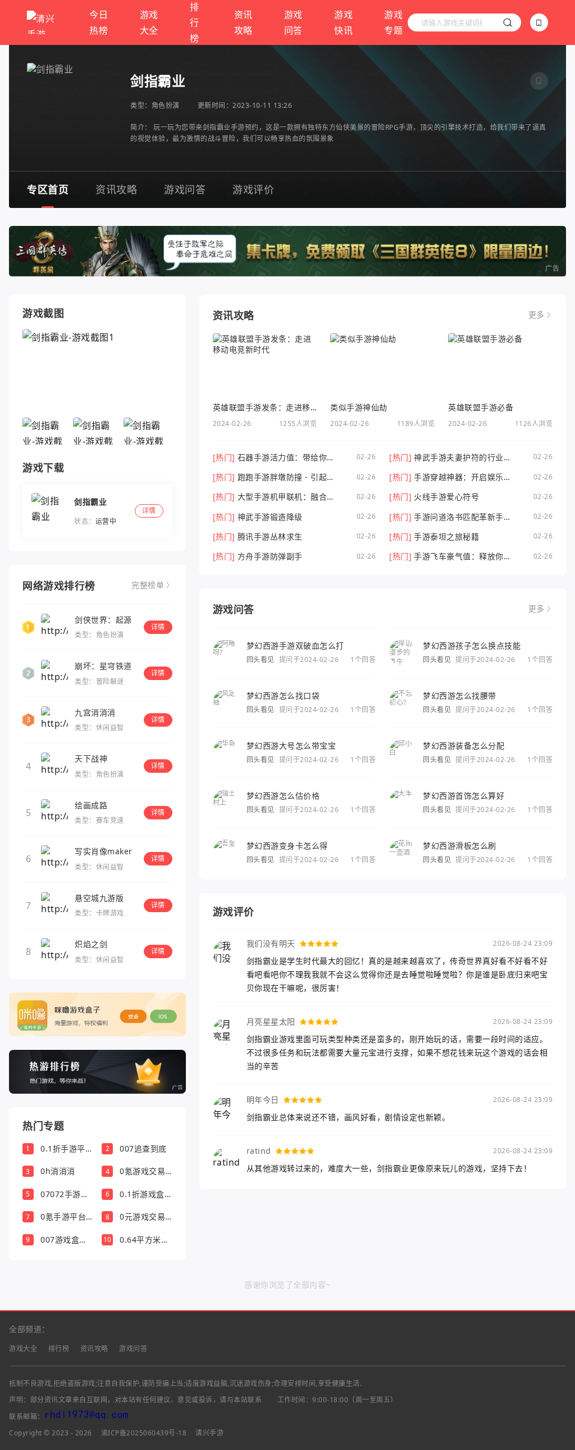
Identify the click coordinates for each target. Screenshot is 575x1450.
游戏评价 (253, 189)
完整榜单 (147, 585)
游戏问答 (293, 22)
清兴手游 (209, 1433)
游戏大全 (149, 22)
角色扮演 (166, 105)
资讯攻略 (243, 22)
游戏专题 (393, 22)
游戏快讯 (343, 22)
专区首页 (48, 189)
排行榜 (59, 1348)
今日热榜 (98, 22)
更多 (536, 315)
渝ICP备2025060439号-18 (144, 1433)
